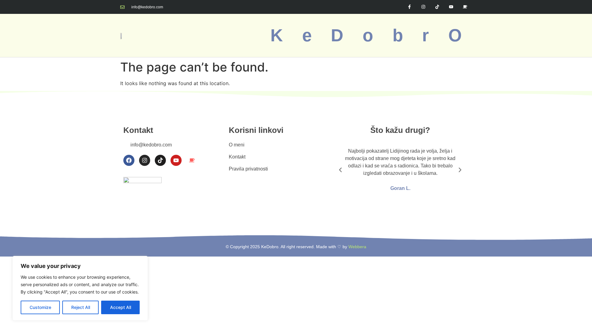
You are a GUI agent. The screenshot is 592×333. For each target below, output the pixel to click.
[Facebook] (128, 160)
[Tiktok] (437, 7)
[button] (340, 170)
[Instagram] (423, 7)
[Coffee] (465, 7)
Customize (40, 307)
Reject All (80, 307)
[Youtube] (451, 7)
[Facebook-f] (410, 7)
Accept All (120, 307)
